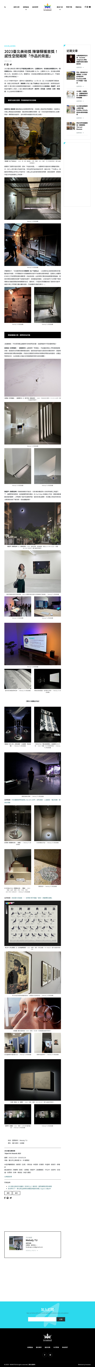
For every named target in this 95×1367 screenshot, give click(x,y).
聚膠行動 (69, 7)
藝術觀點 (12, 46)
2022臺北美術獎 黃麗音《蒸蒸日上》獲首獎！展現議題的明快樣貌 (30, 1186)
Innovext (88, 1364)
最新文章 (16, 7)
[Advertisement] (47, 29)
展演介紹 (60, 7)
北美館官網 (8, 1176)
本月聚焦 (56, 1347)
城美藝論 (26, 7)
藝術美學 (35, 7)
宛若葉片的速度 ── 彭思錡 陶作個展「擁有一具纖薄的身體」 (32, 898)
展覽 (8, 1193)
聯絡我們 (65, 1347)
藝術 (16, 1193)
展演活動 (7, 46)
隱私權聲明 (32, 1364)
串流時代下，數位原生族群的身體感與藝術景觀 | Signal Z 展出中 (29, 1188)
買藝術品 (78, 7)
